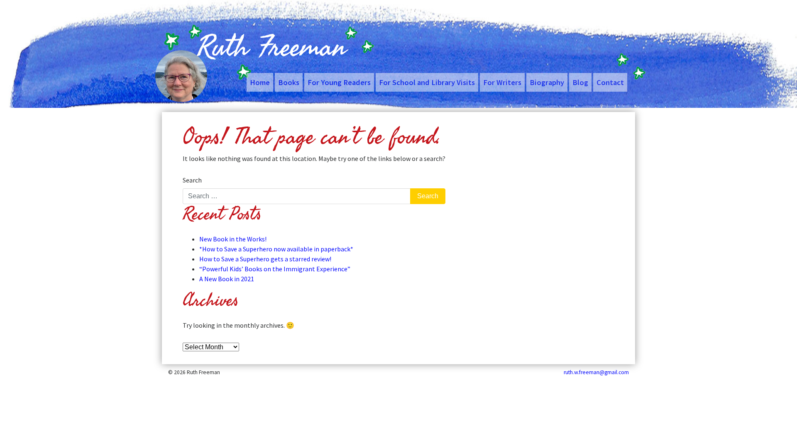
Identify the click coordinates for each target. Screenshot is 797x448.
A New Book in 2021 (226, 279)
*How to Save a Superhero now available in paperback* (276, 249)
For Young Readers (339, 82)
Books (288, 82)
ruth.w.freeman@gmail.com (596, 372)
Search (192, 180)
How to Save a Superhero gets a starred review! (265, 259)
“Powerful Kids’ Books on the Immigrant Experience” (274, 269)
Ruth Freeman (271, 47)
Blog (580, 82)
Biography (547, 82)
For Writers (502, 82)
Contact (610, 82)
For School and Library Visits (427, 82)
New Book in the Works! (232, 239)
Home (260, 82)
